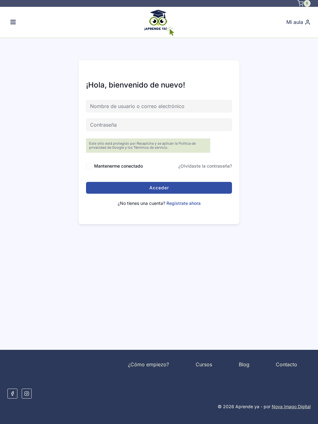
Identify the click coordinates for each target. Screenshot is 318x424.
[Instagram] (27, 394)
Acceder (159, 187)
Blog (244, 364)
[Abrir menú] (13, 22)
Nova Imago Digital (291, 406)
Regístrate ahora (183, 203)
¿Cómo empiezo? (148, 364)
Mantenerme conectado (118, 166)
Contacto (286, 364)
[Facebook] (12, 394)
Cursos (204, 364)
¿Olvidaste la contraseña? (205, 166)
